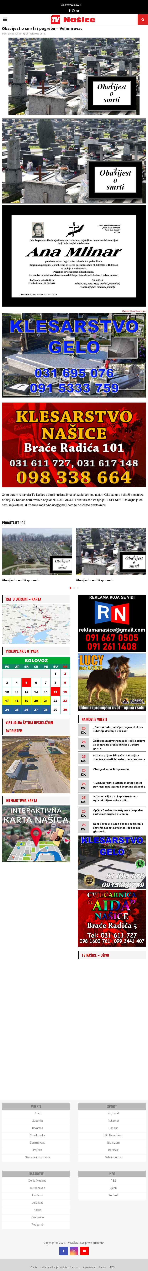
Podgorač (37, 1224)
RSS (113, 1180)
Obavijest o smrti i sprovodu (20, 580)
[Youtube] (84, 1251)
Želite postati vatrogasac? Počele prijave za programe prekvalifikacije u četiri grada (119, 745)
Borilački (113, 1150)
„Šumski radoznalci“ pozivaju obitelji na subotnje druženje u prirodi (118, 729)
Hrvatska (37, 1128)
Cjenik (113, 1187)
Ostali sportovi (113, 1157)
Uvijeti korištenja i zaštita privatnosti (60, 1267)
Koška (37, 1209)
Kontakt (113, 1195)
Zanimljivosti (37, 1142)
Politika (37, 1150)
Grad (37, 1113)
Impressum (89, 1267)
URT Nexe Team (113, 1135)
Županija (37, 1120)
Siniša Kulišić (14, 33)
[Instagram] (74, 1251)
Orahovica (37, 1217)
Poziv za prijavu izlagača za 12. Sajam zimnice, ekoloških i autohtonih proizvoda (119, 757)
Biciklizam (113, 1142)
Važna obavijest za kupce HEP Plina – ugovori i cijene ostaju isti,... (116, 798)
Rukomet (113, 1120)
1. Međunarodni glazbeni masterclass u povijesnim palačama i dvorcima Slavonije (119, 785)
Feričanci (37, 1195)
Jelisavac (37, 1202)
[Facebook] (63, 1251)
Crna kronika (37, 1135)
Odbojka (113, 1128)
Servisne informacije (37, 1157)
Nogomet (113, 1113)
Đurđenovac (37, 1187)
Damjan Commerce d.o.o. (134, 311)
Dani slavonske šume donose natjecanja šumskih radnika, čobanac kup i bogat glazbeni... (118, 828)
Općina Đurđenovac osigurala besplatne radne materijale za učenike (118, 812)
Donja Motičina (37, 1180)
